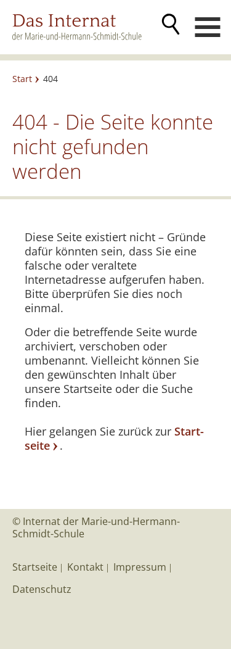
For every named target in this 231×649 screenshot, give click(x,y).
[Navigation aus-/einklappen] (207, 27)
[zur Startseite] (83, 26)
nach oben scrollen (203, 508)
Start (22, 79)
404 (50, 79)
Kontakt (85, 567)
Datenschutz (41, 589)
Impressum (139, 567)
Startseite (34, 567)
